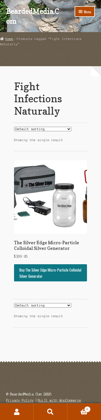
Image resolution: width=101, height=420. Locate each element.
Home (9, 39)
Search (50, 412)
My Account (17, 412)
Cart (77, 408)
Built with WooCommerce (59, 400)
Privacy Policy (20, 400)
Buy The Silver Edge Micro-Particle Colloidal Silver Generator (50, 273)
